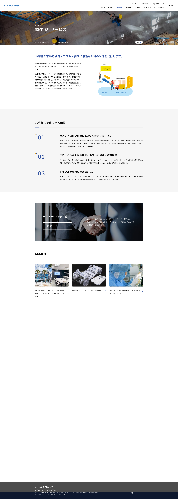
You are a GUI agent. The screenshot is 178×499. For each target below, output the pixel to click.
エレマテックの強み (107, 8)
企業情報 (129, 8)
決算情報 (138, 8)
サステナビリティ (149, 8)
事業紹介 (119, 8)
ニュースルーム (135, 3)
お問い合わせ (145, 3)
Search (162, 3)
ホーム (37, 42)
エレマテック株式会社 (11, 5)
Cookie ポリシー (40, 494)
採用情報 (161, 8)
